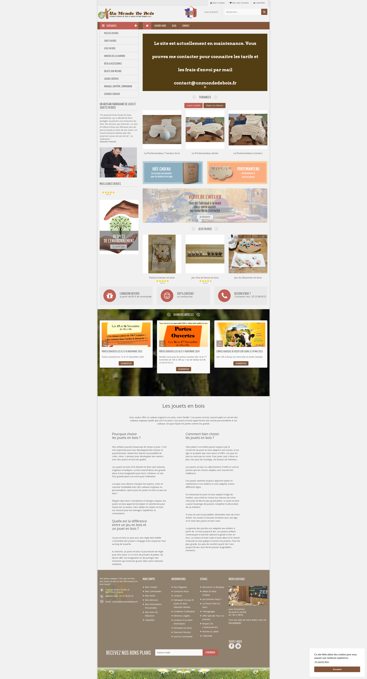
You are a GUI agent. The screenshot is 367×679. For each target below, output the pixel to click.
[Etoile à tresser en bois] (162, 253)
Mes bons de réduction (151, 614)
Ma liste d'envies (240, 3)
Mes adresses (151, 600)
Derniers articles (183, 314)
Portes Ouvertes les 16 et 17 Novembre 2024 (179, 351)
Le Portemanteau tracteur (248, 153)
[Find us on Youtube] (238, 646)
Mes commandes (153, 591)
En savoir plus (126, 363)
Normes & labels (210, 631)
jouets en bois (113, 130)
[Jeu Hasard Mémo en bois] (248, 253)
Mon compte (218, 3)
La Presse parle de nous (211, 605)
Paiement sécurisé (182, 632)
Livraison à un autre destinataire (183, 622)
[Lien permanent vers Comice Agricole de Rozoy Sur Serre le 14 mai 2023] (240, 334)
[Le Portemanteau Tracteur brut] (162, 129)
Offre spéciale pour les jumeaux (213, 617)
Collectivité (207, 635)
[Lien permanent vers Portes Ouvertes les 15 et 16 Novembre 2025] (126, 334)
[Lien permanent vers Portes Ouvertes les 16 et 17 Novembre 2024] (183, 334)
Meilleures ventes (110, 184)
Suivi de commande (183, 636)
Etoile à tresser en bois (162, 277)
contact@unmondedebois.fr (125, 601)
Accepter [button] (337, 669)
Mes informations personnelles (153, 606)
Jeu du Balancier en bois (248, 277)
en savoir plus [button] (322, 662)
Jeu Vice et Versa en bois (205, 277)
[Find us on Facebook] (231, 646)
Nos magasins (180, 587)
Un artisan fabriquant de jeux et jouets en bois (118, 105)
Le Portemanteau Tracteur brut (162, 153)
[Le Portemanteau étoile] (205, 129)
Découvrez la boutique (213, 587)
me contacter (235, 622)
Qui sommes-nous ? (211, 599)
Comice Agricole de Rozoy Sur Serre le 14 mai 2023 (239, 351)
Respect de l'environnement (210, 625)
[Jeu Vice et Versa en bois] (205, 253)
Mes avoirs (150, 595)
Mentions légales (182, 615)
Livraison (178, 595)
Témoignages (208, 611)
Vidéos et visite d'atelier (209, 593)
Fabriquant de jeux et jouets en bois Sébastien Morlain (184, 603)
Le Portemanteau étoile (205, 153)
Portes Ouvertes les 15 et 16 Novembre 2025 (122, 351)
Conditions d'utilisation (184, 611)
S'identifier (260, 3)
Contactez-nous (181, 591)
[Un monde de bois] (126, 14)
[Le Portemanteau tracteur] (248, 129)
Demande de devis (183, 628)
